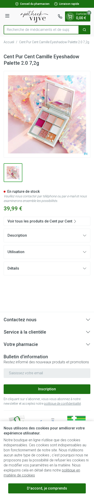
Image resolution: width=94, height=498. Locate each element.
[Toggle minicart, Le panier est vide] (70, 16)
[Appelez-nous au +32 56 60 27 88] (60, 16)
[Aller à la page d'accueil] (34, 16)
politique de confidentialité (62, 403)
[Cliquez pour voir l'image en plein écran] (47, 114)
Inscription (47, 389)
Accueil (9, 42)
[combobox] (41, 29)
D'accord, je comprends (47, 488)
